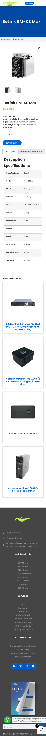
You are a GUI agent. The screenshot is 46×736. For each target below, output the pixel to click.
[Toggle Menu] (43, 3)
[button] (39, 48)
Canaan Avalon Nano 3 (23, 433)
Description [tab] (10, 151)
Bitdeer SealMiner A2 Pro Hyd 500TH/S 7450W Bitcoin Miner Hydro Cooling (23, 326)
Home (4, 39)
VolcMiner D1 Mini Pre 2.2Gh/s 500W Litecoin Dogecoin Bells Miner (23, 381)
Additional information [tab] (31, 151)
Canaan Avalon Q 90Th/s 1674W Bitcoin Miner (23, 490)
